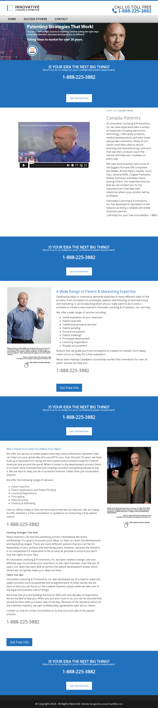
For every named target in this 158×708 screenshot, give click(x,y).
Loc (114, 110)
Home (109, 110)
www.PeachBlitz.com (112, 703)
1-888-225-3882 (134, 10)
